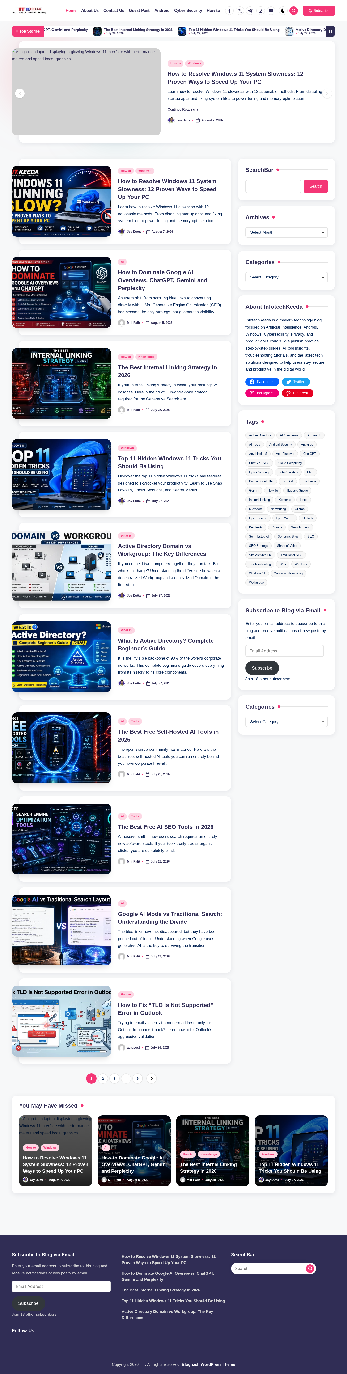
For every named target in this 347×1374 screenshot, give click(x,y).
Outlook (307, 529)
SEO (311, 548)
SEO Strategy (258, 557)
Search (315, 198)
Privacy (277, 539)
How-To (273, 502)
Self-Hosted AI (259, 548)
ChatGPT (309, 465)
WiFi (283, 575)
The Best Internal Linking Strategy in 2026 (52, 30)
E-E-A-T (287, 493)
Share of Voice (287, 557)
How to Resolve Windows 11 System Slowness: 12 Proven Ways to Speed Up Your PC (167, 201)
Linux (303, 511)
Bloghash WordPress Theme (208, 1364)
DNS (310, 483)
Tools (135, 733)
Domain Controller (261, 493)
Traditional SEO (291, 566)
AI (172, 69)
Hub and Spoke (297, 502)
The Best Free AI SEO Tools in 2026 (165, 838)
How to (126, 182)
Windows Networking (288, 585)
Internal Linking (259, 511)
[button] (319, 11)
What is (126, 547)
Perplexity (256, 539)
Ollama (300, 520)
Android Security (280, 456)
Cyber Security (259, 483)
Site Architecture (260, 566)
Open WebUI (284, 529)
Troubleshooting (260, 575)
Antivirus (307, 456)
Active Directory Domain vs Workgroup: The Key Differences (260, 30)
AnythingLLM (258, 465)
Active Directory (260, 447)
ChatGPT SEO (259, 474)
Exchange (309, 493)
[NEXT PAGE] (151, 1090)
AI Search (314, 447)
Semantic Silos (288, 548)
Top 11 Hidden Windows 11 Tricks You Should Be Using (148, 30)
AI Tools (254, 456)
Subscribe (262, 679)
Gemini (254, 502)
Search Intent (300, 539)
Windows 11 (257, 585)
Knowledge (146, 368)
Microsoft (255, 520)
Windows (145, 182)
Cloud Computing (290, 474)
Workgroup (256, 594)
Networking (278, 520)
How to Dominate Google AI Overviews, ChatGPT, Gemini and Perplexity (162, 292)
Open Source (258, 529)
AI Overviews (289, 447)
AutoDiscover (285, 465)
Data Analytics (288, 483)
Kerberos (285, 511)
